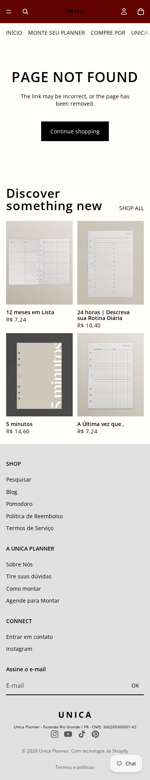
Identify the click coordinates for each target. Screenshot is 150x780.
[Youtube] (68, 734)
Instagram (19, 649)
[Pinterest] (95, 734)
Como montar (23, 588)
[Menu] (9, 11)
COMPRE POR (108, 32)
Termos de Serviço (29, 528)
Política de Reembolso (34, 516)
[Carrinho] (140, 11)
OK (135, 685)
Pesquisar (19, 479)
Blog (11, 491)
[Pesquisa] (25, 11)
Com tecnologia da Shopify (99, 751)
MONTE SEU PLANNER (56, 32)
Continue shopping (75, 131)
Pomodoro (19, 503)
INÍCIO (14, 32)
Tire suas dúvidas (29, 576)
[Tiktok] (82, 734)
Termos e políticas (75, 767)
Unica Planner (54, 751)
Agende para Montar (33, 601)
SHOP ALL (131, 208)
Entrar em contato (29, 636)
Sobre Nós (19, 564)
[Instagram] (54, 734)
